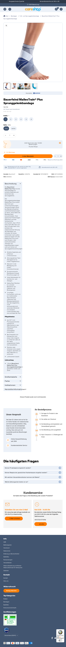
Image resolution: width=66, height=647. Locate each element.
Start (7, 16)
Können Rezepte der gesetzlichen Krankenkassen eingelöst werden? (26, 472)
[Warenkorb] (56, 9)
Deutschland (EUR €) (10, 635)
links (6, 128)
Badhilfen (6, 605)
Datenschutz (6, 551)
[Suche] (9, 9)
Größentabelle (11, 377)
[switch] (60, 640)
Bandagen (14, 16)
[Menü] (63, 630)
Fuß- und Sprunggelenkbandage (29, 16)
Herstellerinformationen (13, 389)
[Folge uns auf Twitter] (55, 638)
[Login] (61, 9)
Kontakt (5, 578)
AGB (4, 542)
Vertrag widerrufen (11, 590)
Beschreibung (10, 184)
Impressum (6, 548)
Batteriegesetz (7, 545)
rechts (13, 128)
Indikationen (10, 385)
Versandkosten (7, 562)
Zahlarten (6, 570)
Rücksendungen (7, 559)
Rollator (5, 599)
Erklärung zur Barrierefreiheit (11, 554)
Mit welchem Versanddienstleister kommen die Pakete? (22, 477)
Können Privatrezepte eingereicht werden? (18, 468)
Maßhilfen (6, 557)
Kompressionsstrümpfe (9, 607)
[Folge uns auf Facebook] (52, 638)
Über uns (5, 581)
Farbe (7, 381)
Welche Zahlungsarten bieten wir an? (16, 482)
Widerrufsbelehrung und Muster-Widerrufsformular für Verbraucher (12, 566)
